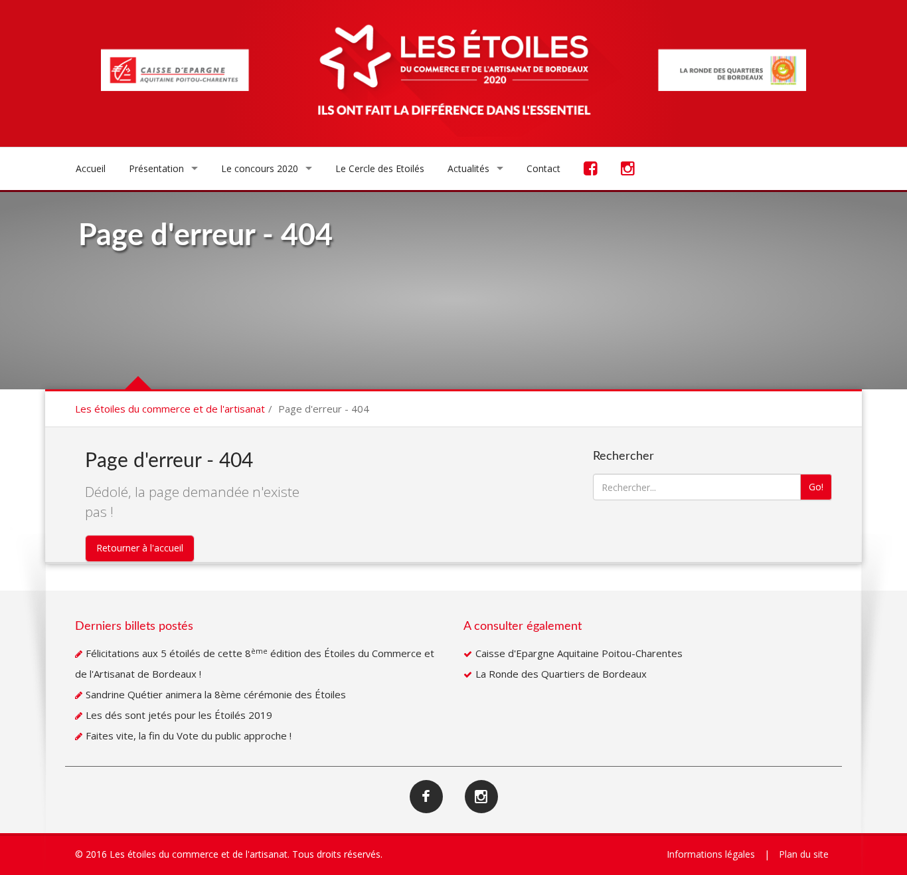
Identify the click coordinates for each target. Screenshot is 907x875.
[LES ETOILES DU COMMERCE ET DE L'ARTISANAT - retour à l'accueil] (453, 76)
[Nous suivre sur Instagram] (628, 169)
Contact (543, 168)
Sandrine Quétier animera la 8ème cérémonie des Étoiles (216, 694)
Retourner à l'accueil (139, 547)
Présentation (156, 168)
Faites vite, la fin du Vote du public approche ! (188, 735)
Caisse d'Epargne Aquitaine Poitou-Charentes (579, 653)
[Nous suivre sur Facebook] (591, 169)
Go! (816, 486)
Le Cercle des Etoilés (379, 168)
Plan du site (804, 854)
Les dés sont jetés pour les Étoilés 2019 (179, 715)
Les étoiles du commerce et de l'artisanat (170, 408)
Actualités (468, 168)
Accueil (91, 168)
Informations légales (711, 854)
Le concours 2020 (259, 168)
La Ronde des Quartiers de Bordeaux (561, 673)
